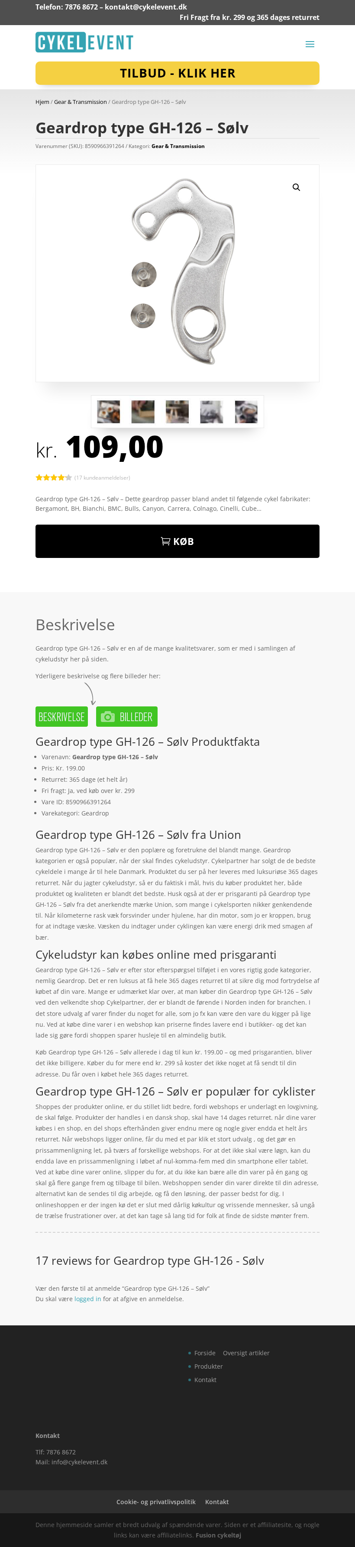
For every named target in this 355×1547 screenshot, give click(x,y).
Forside (205, 1353)
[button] (296, 187)
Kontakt (205, 1380)
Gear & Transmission (80, 102)
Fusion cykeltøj (218, 1535)
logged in (87, 1299)
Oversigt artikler (246, 1353)
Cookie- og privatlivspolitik (156, 1502)
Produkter (208, 1366)
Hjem (42, 102)
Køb (183, 541)
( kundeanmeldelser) (102, 477)
